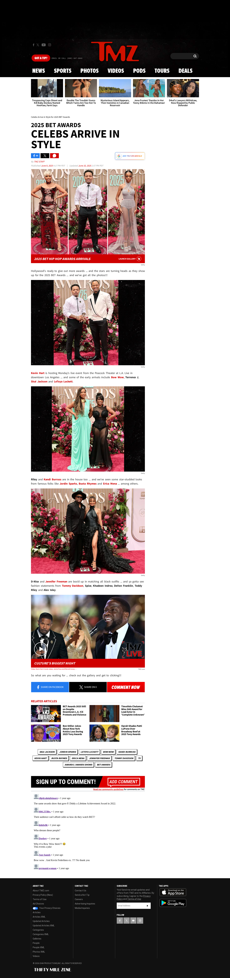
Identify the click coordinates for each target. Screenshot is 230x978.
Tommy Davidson (123, 758)
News (38, 71)
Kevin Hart (40, 758)
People (36, 943)
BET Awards (103, 764)
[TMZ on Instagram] (49, 45)
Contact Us (80, 890)
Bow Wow (108, 751)
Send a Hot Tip (82, 895)
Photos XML (39, 952)
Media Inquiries (82, 908)
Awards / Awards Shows (78, 764)
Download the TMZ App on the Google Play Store (173, 903)
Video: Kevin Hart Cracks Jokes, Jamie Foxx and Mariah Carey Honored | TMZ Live (54, 669)
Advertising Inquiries (85, 903)
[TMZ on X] (38, 45)
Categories (38, 930)
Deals (185, 71)
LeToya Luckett (89, 751)
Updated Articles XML (43, 925)
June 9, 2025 (47, 165)
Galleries (37, 938)
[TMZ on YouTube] (133, 920)
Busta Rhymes (59, 758)
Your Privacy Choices (49, 908)
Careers (79, 899)
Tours (162, 71)
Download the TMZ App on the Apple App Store (173, 892)
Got (41, 58)
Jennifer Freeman (99, 758)
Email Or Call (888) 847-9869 (67, 58)
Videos (116, 71)
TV (139, 758)
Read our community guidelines (108, 789)
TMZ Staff (39, 161)
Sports (62, 71)
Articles (37, 912)
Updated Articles (41, 921)
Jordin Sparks (67, 751)
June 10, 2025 (85, 165)
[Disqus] (88, 832)
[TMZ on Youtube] (43, 45)
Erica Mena (78, 758)
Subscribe (147, 906)
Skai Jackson (47, 751)
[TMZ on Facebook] (33, 45)
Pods (139, 71)
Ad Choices (38, 903)
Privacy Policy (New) (43, 895)
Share (52, 686)
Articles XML (39, 917)
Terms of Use (39, 899)
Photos (89, 71)
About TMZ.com (41, 890)
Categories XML (41, 934)
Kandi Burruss (126, 751)
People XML (38, 947)
